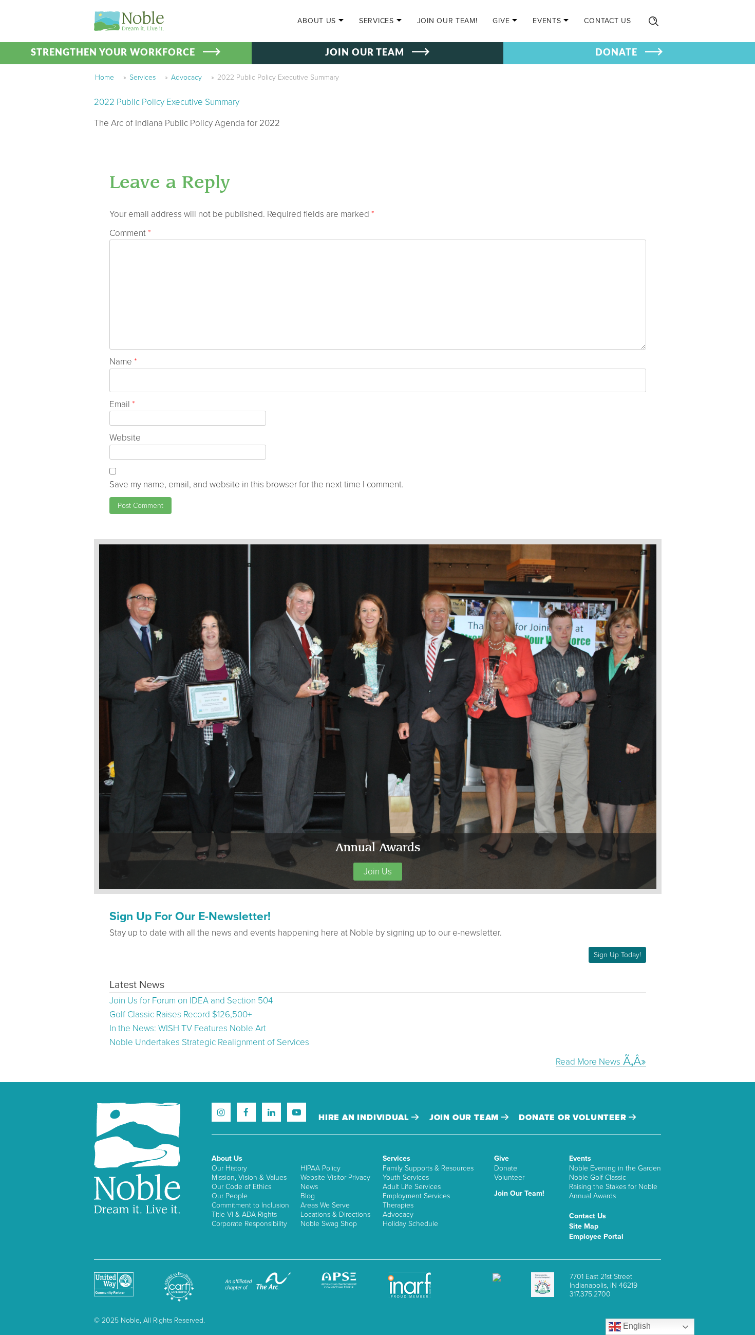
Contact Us (607, 20)
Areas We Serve (325, 1205)
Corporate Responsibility (249, 1223)
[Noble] (129, 21)
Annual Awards (592, 1196)
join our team (465, 1117)
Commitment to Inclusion (250, 1205)
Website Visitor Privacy (335, 1177)
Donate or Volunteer (574, 1117)
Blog (307, 1196)
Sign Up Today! (617, 954)
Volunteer (509, 1177)
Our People (230, 1196)
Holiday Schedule (410, 1223)
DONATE (616, 53)
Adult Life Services (412, 1186)
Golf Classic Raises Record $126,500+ (180, 1014)
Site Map (583, 1226)
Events (547, 20)
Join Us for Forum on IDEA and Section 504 (191, 1000)
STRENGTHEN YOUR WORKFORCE (113, 53)
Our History (229, 1168)
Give (501, 20)
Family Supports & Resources (428, 1168)
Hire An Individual (364, 1117)
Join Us (378, 871)
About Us (316, 20)
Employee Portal (596, 1236)
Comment (130, 233)
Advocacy (186, 77)
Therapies (398, 1205)
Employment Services (416, 1196)
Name (123, 361)
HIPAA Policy (320, 1168)
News (309, 1186)
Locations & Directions (335, 1214)
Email (122, 404)
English (636, 1326)
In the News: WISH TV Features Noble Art (187, 1028)
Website (125, 437)
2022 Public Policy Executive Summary (166, 102)
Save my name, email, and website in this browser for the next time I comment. (256, 484)
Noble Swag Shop (328, 1223)
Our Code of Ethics (241, 1186)
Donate (505, 1168)
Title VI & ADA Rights (244, 1214)
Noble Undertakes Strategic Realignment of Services (209, 1042)
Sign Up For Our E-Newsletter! (190, 916)
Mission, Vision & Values (249, 1177)
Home (104, 77)
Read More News (588, 1061)
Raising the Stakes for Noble (613, 1186)
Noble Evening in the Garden (615, 1168)
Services (376, 20)
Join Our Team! (447, 20)
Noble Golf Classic (597, 1177)
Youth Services (406, 1177)
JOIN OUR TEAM (364, 53)
